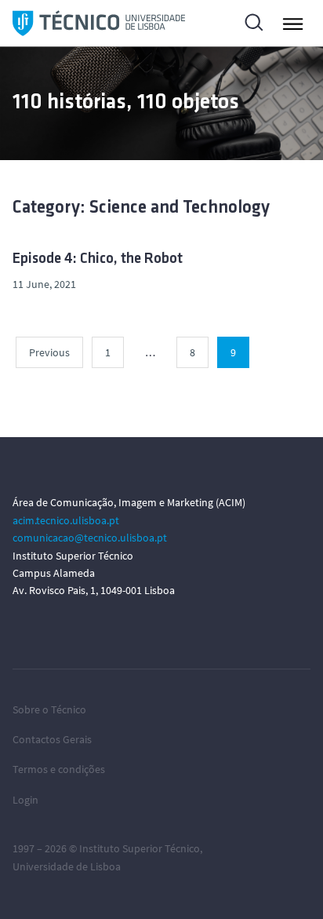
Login (25, 800)
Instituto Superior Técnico (139, 848)
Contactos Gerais (52, 739)
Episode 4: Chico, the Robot (98, 259)
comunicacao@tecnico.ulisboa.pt (90, 538)
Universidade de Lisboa (67, 866)
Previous (49, 352)
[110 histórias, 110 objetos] (99, 23)
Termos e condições (59, 769)
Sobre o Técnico (49, 709)
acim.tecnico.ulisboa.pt (66, 520)
